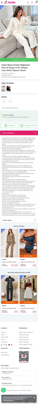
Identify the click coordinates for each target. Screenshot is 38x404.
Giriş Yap (3, 332)
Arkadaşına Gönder (30, 125)
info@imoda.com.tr (7, 379)
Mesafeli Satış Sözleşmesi (26, 332)
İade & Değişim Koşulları (25, 344)
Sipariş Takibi (4, 337)
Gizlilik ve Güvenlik (24, 335)
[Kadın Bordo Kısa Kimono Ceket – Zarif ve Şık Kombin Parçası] (9, 288)
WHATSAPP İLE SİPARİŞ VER (3, 390)
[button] (36, 33)
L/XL (10, 101)
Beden (4, 97)
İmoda (4, 259)
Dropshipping (5, 355)
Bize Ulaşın (4, 342)
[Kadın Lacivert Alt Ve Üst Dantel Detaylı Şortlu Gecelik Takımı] (9, 242)
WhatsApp (11, 125)
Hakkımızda (4, 352)
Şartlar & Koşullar (24, 342)
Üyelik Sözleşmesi (24, 337)
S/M (4, 101)
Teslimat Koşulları (24, 339)
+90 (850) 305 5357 (6, 373)
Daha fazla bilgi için (8, 400)
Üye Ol (3, 335)
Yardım (3, 339)
